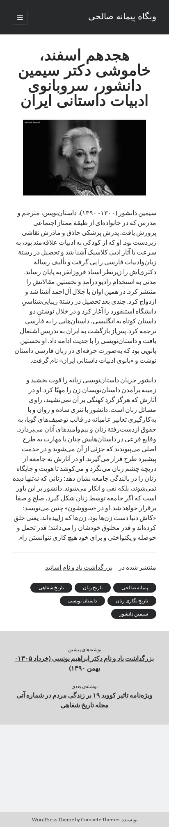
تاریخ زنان (93, 587)
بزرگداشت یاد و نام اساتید (78, 567)
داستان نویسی (82, 601)
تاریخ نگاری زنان (132, 601)
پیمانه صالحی (134, 587)
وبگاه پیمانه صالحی (122, 17)
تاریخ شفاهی (51, 587)
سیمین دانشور (133, 614)
